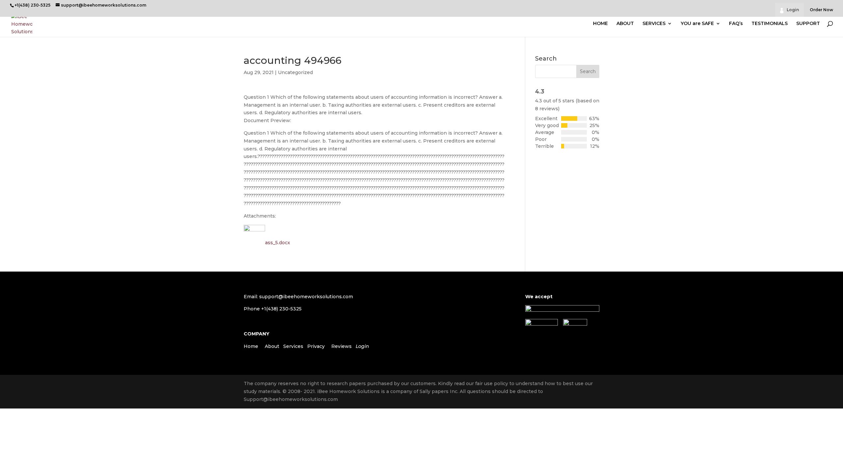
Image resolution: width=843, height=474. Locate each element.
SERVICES (654, 23)
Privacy (316, 346)
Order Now (821, 10)
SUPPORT (808, 23)
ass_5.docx (277, 243)
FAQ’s (736, 23)
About (272, 346)
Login (793, 9)
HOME (600, 23)
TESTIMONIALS (769, 23)
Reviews (341, 346)
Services (293, 346)
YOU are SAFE (697, 23)
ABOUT (625, 23)
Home (251, 346)
